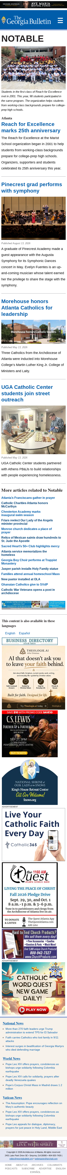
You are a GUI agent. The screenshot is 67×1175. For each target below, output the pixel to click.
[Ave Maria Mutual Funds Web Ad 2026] (33, 7)
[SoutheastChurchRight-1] (29, 958)
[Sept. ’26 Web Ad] (30, 803)
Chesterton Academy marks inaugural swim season (21, 513)
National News (13, 1023)
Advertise (45, 1168)
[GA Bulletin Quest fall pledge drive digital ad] (30, 927)
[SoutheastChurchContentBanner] (33, 608)
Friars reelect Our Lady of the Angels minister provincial (27, 522)
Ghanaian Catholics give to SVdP (25, 584)
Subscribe (28, 1168)
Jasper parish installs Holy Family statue (30, 568)
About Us (21, 1165)
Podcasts (11, 1168)
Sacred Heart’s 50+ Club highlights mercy (30, 546)
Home (8, 1165)
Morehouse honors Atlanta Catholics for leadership (26, 307)
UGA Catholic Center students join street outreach (27, 393)
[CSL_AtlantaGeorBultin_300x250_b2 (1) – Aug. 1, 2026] (30, 756)
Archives (37, 1165)
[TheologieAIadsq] (33, 708)
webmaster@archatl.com (46, 1159)
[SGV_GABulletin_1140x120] (33, 1147)
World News (11, 1058)
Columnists (54, 1165)
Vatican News (12, 1097)
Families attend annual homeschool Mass (30, 574)
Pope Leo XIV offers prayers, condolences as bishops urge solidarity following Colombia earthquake (32, 1068)
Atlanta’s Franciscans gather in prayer (28, 497)
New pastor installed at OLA (21, 579)
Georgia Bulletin (26, 20)
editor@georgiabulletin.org (21, 1159)
